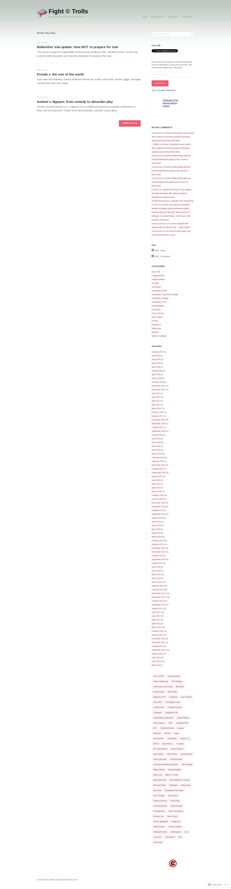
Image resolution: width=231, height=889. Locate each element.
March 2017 (157, 408)
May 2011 (156, 665)
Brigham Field (159, 697)
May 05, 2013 (42, 43)
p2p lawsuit (173, 796)
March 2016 (157, 454)
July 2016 (156, 439)
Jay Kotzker (158, 754)
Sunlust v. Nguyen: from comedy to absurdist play (75, 101)
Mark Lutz (157, 775)
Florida (167, 733)
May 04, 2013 (42, 70)
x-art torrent (170, 837)
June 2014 (156, 525)
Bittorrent (180, 687)
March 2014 (157, 537)
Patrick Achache (160, 801)
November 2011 (158, 642)
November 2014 (158, 507)
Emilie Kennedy (167, 728)
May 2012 (156, 620)
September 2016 (159, 431)
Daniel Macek (183, 718)
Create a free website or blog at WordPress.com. (57, 880)
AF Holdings (177, 681)
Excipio (181, 728)
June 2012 (156, 616)
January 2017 (157, 416)
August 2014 (157, 518)
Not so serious (158, 313)
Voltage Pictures (160, 832)
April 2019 (156, 367)
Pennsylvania (159, 811)
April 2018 (156, 374)
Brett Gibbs (172, 692)
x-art (186, 832)
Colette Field (158, 707)
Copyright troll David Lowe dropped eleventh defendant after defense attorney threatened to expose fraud (171, 193)
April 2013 (156, 578)
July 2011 (156, 657)
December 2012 (158, 593)
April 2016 (156, 450)
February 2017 (158, 412)
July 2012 (156, 612)
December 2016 (158, 420)
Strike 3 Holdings (159, 336)
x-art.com (157, 837)
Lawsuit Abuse (176, 759)
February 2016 (158, 457)
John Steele (172, 754)
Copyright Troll (171, 712)
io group (179, 744)
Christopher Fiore (172, 702)
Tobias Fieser (159, 827)
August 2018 (157, 371)
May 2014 (156, 529)
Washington (176, 832)
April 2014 (156, 533)
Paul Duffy (174, 801)
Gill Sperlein (158, 738)
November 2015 (158, 465)
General (155, 283)
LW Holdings (187, 764)
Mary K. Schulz (171, 775)
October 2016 (157, 427)
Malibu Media (159, 770)
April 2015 (156, 488)
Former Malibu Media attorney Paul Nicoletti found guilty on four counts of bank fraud (171, 159)
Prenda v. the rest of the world (60, 74)
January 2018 (157, 382)
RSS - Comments (162, 256)
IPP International (160, 749)
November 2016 (158, 423)
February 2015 (158, 495)
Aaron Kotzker (174, 676)
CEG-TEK (156, 272)
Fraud (176, 733)
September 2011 (159, 650)
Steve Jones (172, 816)
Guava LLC (185, 738)
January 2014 (157, 544)
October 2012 (157, 601)
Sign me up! (160, 83)
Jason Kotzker (177, 749)
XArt (180, 837)
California (173, 697)
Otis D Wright (159, 796)
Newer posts (130, 123)
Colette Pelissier (175, 707)
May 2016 (156, 446)
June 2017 (156, 397)
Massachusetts (159, 780)
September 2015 (159, 473)
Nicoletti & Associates (174, 790)
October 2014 (157, 510)
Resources (173, 17)
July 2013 (156, 567)
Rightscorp (156, 328)
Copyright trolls (158, 276)
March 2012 (157, 627)
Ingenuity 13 (167, 744)
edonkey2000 (182, 723)
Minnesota (185, 785)
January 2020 (157, 352)
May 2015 (156, 484)
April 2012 (156, 623)
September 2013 (159, 559)
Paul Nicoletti (176, 806)
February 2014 (158, 540)
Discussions (156, 17)
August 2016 (157, 435)
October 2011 (157, 646)
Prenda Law (158, 816)
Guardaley (156, 287)
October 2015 (157, 469)
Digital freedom (158, 279)
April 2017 (156, 405)
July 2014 (156, 522)
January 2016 (157, 461)
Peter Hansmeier (175, 811)
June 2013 (156, 571)
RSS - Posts (160, 250)
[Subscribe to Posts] (153, 250)
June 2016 (156, 442)
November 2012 (158, 597)
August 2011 (157, 654)
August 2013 (157, 563)
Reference (187, 17)
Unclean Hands (175, 827)
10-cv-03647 (158, 676)
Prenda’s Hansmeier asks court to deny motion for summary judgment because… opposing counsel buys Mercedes (173, 137)
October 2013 (157, 556)
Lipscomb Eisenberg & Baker (165, 764)
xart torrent (157, 842)
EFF (155, 728)
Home (145, 17)
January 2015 (157, 499)
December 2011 (158, 639)
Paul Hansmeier (160, 806)
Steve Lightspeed (160, 821)
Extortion (157, 733)
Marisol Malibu (174, 770)
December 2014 (158, 503)
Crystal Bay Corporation (163, 718)
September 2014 (159, 514)
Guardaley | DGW (159, 291)
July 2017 (156, 393)
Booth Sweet (158, 692)
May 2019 (156, 363)
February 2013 (158, 586)
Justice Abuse (186, 754)
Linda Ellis (156, 309)
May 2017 (156, 401)
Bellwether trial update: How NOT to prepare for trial (77, 47)
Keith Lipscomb (159, 759)
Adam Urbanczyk (160, 681)
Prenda (155, 321)
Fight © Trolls (68, 11)
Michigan (174, 785)
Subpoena (176, 821)
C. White (155, 144)
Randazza (156, 325)
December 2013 (158, 548)
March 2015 (157, 491)
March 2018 (157, 378)
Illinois (156, 744)
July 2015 (156, 480)
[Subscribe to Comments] (153, 256)
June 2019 (156, 359)
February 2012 (158, 631)
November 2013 (158, 552)
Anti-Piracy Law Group (162, 687)
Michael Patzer (159, 785)
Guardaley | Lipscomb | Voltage (165, 294)
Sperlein (155, 332)
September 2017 (159, 390)
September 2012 (159, 605)
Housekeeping (158, 306)
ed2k (170, 723)
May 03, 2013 (42, 97)
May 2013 (156, 574)
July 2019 (156, 356)
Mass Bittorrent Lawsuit (179, 780)
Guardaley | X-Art (159, 302)
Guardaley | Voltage (160, 298)
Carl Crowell (186, 697)
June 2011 (156, 661)
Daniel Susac (159, 723)
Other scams (157, 317)
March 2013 (157, 582)
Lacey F (155, 190)
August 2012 (157, 608)
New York (157, 790)
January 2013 (157, 590)
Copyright (157, 712)
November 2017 (158, 386)
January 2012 (157, 635)
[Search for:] (173, 34)
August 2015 (157, 476)
